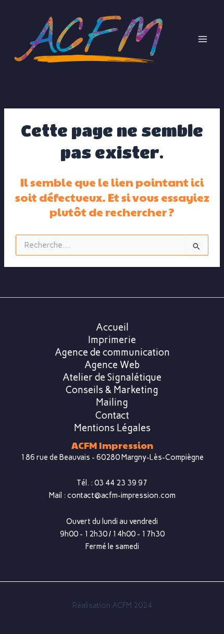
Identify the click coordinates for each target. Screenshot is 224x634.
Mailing (112, 402)
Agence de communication (112, 352)
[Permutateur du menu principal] (203, 39)
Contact (112, 415)
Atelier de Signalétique (112, 377)
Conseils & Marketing (112, 390)
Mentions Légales (112, 428)
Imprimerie (112, 340)
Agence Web (112, 365)
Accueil (112, 327)
